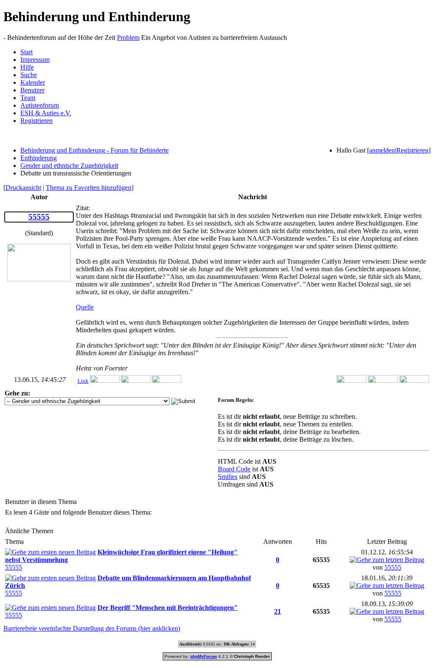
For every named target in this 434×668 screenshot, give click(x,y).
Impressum (35, 59)
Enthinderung (38, 157)
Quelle (85, 307)
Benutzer (32, 90)
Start (26, 52)
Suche (28, 74)
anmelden (382, 150)
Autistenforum (39, 105)
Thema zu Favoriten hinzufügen (88, 187)
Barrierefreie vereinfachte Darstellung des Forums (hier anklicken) (91, 628)
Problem (128, 37)
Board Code (234, 469)
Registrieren (36, 120)
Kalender (32, 82)
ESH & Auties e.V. (45, 113)
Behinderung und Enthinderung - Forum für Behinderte (94, 150)
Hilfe (27, 67)
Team (27, 97)
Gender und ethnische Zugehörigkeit (69, 165)
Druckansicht (23, 187)
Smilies (227, 476)
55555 (13, 567)
